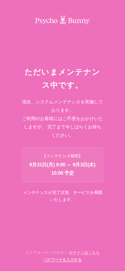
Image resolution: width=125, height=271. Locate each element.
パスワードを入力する (62, 260)
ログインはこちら (84, 252)
